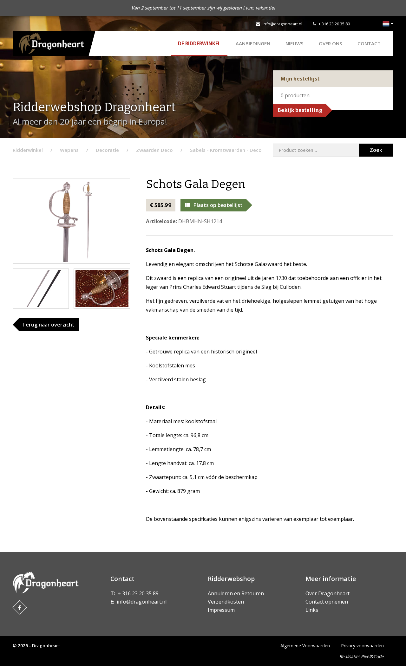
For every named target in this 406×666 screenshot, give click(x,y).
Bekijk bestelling (300, 110)
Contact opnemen (326, 601)
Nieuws (294, 43)
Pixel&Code (372, 656)
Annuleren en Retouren (236, 593)
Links (311, 609)
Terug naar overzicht (48, 324)
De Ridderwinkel (199, 43)
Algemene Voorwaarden (305, 646)
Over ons (330, 43)
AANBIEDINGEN (253, 43)
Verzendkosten (226, 601)
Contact (369, 43)
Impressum (221, 609)
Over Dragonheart (327, 593)
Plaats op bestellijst (218, 205)
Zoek (376, 149)
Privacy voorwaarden (362, 646)
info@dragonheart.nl (282, 24)
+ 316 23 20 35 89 (334, 24)
